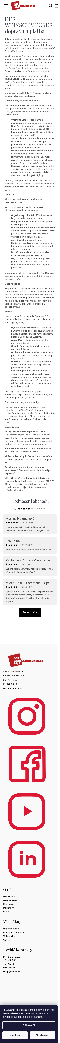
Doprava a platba (12, 928)
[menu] (4, 4)
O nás (6, 911)
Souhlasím (42, 1035)
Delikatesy (8, 908)
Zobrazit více (30, 612)
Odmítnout (15, 1035)
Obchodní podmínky (13, 932)
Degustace (8, 904)
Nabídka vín (9, 896)
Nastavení (29, 1025)
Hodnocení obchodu (30, 501)
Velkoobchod (9, 936)
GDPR (6, 939)
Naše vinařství (10, 900)
